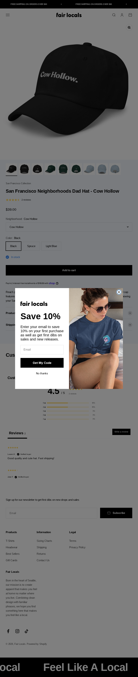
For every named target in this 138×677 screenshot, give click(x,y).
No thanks (42, 373)
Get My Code (42, 363)
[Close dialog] (119, 292)
